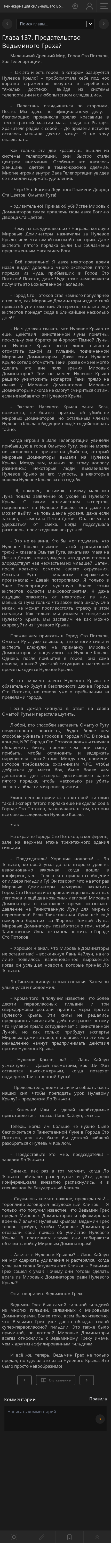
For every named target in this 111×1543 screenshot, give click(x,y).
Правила (98, 1399)
